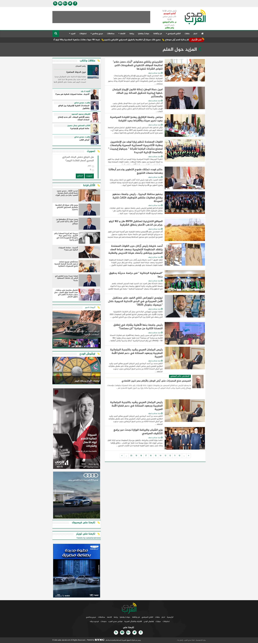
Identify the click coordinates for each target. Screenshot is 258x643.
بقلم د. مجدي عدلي (82, 102)
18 (141, 455)
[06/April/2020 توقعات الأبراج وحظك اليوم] (76, 371)
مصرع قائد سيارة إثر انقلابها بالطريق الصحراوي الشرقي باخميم (156, 40)
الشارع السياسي (147, 617)
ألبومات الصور (90, 307)
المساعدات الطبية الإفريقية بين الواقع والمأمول (73, 107)
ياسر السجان (81, 66)
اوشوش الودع (149, 621)
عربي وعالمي (91, 617)
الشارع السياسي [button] (174, 33)
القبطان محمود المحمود (80, 114)
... (184, 455)
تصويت (89, 176)
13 (165, 455)
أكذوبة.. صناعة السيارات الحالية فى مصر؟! (72, 94)
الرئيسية (170, 617)
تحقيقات (83, 33)
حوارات (158, 621)
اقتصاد (109, 617)
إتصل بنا (180, 640)
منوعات (103, 621)
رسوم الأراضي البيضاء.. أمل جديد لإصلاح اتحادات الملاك (73, 118)
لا (90, 170)
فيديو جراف (94, 621)
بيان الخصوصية (200, 640)
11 (174, 455)
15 (155, 455)
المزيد (72, 33)
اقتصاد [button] (122, 33)
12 (170, 455)
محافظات (110, 33)
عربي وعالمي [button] (97, 33)
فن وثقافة (157, 33)
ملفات (187, 33)
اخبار (195, 33)
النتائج (80, 176)
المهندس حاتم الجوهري (179, 376)
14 (160, 455)
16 (151, 455)
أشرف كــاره (85, 91)
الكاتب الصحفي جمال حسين (78, 125)
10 (179, 455)
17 (146, 455)
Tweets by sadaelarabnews (88, 538)
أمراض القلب (84, 140)
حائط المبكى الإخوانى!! (79, 128)
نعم (89, 166)
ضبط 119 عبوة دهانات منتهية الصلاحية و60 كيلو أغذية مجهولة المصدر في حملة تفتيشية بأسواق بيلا (77, 40)
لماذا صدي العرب (189, 640)
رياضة (131, 33)
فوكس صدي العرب (115, 621)
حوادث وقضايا (143, 33)
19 (136, 455)
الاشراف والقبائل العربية (133, 621)
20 (131, 455)
